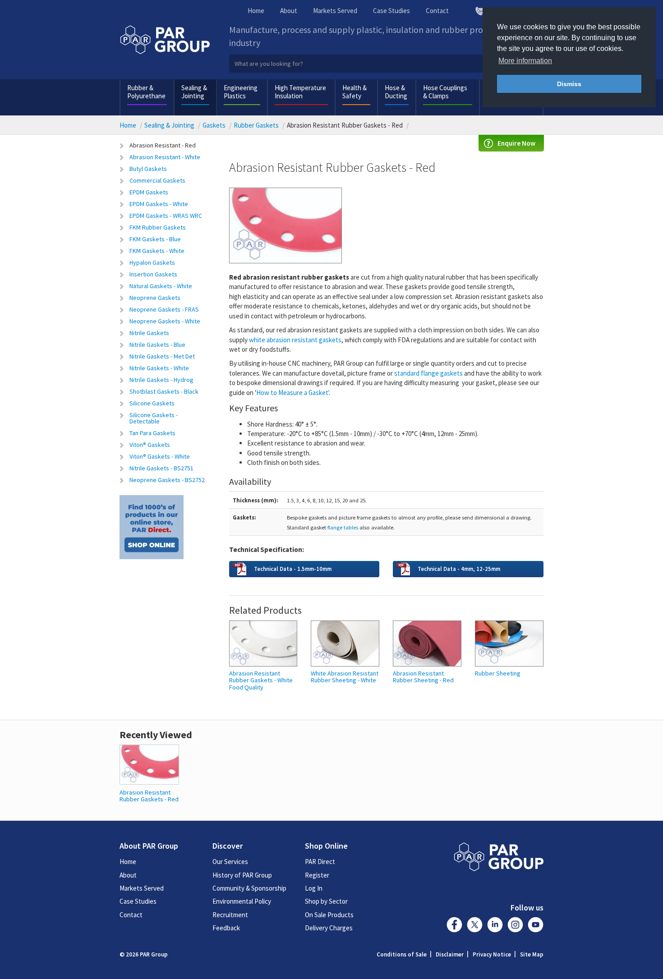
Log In (313, 888)
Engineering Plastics (241, 91)
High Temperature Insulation (300, 91)
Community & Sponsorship (249, 888)
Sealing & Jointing (194, 91)
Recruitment (230, 914)
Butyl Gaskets (148, 169)
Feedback (226, 928)
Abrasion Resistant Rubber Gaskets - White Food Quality (261, 680)
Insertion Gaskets (153, 274)
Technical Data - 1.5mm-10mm (293, 568)
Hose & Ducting (396, 91)
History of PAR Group (242, 875)
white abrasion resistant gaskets (295, 340)
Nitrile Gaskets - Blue (157, 344)
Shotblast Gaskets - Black (163, 391)
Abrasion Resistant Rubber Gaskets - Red (149, 795)
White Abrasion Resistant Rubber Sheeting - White (344, 677)
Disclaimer (450, 954)
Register (317, 875)
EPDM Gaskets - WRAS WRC (165, 215)
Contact (437, 10)
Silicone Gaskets (152, 403)
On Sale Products (329, 914)
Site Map (531, 954)
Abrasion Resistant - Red (162, 145)
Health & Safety (354, 91)
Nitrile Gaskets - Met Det (162, 356)
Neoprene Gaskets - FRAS (164, 309)
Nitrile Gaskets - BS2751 (161, 468)
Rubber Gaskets (256, 125)
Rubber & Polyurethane (146, 91)
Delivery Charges (329, 928)
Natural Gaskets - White (160, 286)
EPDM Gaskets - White (158, 204)
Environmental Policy (241, 901)
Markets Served (335, 10)
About (288, 10)
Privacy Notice (492, 954)
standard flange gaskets (428, 373)
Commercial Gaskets (157, 180)
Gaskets (214, 125)
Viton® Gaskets (149, 445)
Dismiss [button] (569, 83)
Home (256, 10)
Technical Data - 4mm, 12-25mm (459, 568)
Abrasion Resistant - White (164, 157)
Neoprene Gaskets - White (164, 321)
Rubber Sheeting (497, 673)
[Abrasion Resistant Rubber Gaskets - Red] (149, 763)
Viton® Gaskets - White (159, 456)
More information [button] (525, 60)
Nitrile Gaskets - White (159, 368)
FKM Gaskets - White (156, 251)
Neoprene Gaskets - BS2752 (167, 480)
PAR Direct (320, 861)
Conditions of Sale (402, 954)
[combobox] (386, 64)
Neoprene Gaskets (154, 298)
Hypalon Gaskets (152, 262)
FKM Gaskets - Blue (155, 239)
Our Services (230, 861)
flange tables (342, 527)
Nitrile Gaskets (149, 333)
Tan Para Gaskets (152, 433)
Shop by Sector (326, 901)
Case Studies (391, 10)
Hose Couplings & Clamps (445, 91)
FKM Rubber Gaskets (157, 227)
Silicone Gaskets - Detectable (153, 418)
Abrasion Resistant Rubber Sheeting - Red (423, 677)
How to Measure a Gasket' (292, 392)
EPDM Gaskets (148, 192)
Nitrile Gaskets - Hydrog (161, 380)
